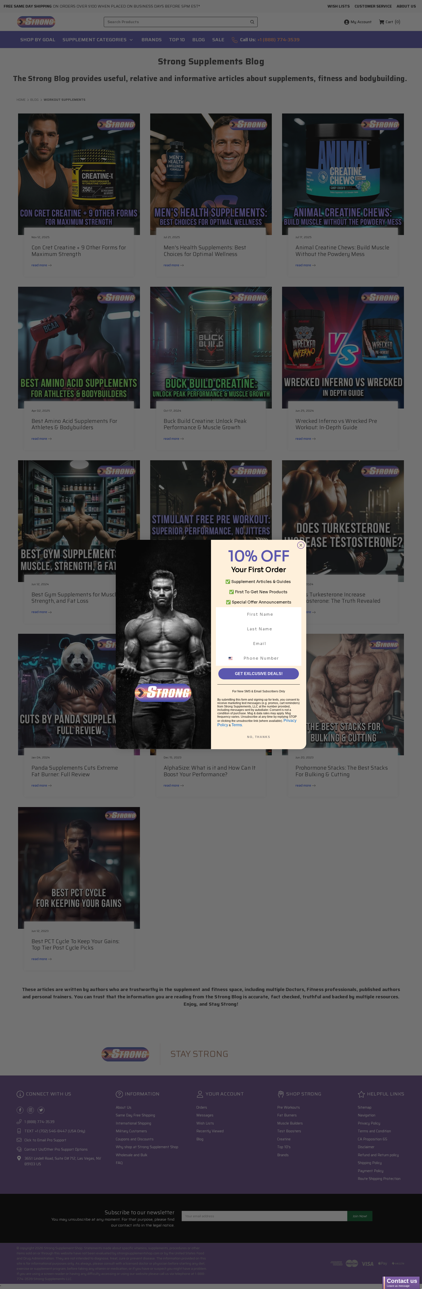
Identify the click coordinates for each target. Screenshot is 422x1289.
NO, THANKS (258, 737)
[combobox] (233, 658)
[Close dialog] (301, 545)
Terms (237, 725)
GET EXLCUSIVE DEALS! (259, 674)
